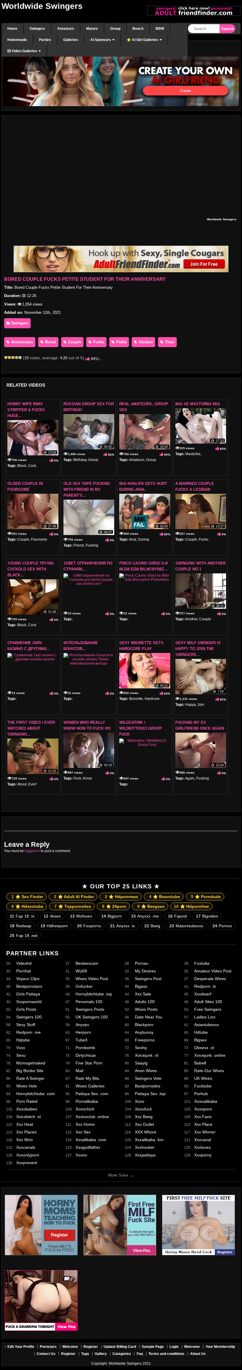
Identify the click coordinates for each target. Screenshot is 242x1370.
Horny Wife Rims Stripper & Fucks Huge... (26, 410)
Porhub (201, 1093)
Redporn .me (28, 1032)
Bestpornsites (147, 1086)
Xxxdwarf (202, 994)
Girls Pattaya (28, 994)
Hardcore (152, 699)
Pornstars (48, 1347)
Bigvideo (207, 916)
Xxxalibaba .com (91, 1139)
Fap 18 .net (23, 935)
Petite (121, 342)
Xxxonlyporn (27, 1155)
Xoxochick (85, 1109)
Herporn (83, 1032)
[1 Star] (6, 357)
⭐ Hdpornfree (191, 906)
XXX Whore (145, 1132)
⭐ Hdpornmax (121, 896)
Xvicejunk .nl (146, 1055)
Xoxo (139, 1101)
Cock (32, 466)
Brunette (136, 699)
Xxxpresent (26, 1162)
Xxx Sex (83, 1132)
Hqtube (23, 1040)
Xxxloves (202, 1147)
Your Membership (220, 1347)
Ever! (32, 784)
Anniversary (21, 342)
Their (169, 342)
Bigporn (111, 916)
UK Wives (203, 1078)
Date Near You (148, 1017)
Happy (190, 705)
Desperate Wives (210, 978)
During (143, 539)
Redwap (20, 925)
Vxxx (20, 1047)
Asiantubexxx (206, 1024)
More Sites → (121, 1175)
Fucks (98, 342)
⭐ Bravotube (164, 896)
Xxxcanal (202, 1139)
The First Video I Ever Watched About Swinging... (31, 728)
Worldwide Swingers (42, 6)
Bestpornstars (29, 986)
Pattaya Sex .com (92, 1093)
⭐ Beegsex (151, 906)
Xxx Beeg (144, 1116)
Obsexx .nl (204, 1047)
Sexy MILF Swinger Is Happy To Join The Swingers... (198, 649)
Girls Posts (26, 1009)
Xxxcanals (25, 1147)
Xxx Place (203, 1124)
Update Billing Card (120, 1347)
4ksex (52, 916)
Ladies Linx (204, 1017)
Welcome (70, 1347)
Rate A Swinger (30, 1078)
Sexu (21, 1055)
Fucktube (203, 1086)
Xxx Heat (24, 1124)
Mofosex (81, 916)
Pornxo (222, 925)
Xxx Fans (203, 1116)
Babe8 (200, 1063)
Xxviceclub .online (92, 1116)
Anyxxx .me (145, 916)
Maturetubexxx (186, 925)
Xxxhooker (145, 1147)
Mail (79, 1070)
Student (145, 342)
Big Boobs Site (29, 1070)
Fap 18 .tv (22, 916)
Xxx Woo (24, 1139)
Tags (85, 1354)
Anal (132, 539)
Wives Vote (26, 1086)
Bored (50, 342)
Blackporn (144, 1024)
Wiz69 (81, 971)
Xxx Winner (204, 1132)
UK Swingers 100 (92, 1017)
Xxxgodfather (88, 1147)
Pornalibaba (87, 1101)
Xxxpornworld (29, 1001)
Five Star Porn (89, 1063)
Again (189, 778)
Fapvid (177, 916)
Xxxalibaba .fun (149, 1139)
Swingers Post (148, 978)
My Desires (145, 971)
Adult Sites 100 (208, 1001)
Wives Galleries (90, 1086)
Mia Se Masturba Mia (197, 404)
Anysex (82, 1024)
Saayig (141, 1063)
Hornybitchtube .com (35, 1093)
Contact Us (46, 1354)
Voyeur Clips (28, 978)
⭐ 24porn (114, 906)
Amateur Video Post (212, 971)
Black (21, 466)
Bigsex (200, 1040)
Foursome (39, 539)
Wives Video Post (92, 978)
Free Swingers (207, 1009)
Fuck (77, 778)
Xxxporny (203, 1155)
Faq (140, 1354)
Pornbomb (85, 1047)
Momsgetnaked (30, 1063)
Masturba (192, 454)
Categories (121, 1354)
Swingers (19, 323)
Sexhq (141, 1047)
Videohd (24, 963)
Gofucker (84, 986)
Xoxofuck (143, 1109)
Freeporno (145, 1040)
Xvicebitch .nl (28, 1116)
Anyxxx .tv (122, 925)
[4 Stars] (16, 357)
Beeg (152, 925)
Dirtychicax (86, 1055)
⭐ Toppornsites (72, 906)
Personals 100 (89, 1001)
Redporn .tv (205, 986)
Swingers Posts (90, 1009)
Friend (78, 545)
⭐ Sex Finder (27, 896)
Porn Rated (26, 1101)
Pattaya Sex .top (150, 1093)
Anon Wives (146, 1070)
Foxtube (202, 963)
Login (174, 1347)
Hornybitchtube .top (94, 994)
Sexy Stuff (25, 1024)
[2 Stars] (9, 357)
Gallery (101, 1354)
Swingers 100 (29, 1017)
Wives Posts (146, 1009)
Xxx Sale (143, 994)
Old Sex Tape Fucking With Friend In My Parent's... (86, 489)
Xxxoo (81, 1155)
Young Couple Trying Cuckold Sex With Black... (30, 569)
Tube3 (81, 1040)
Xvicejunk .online (209, 1055)
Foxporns (89, 925)
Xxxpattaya (145, 1155)
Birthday (79, 460)
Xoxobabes (26, 1109)
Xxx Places (26, 1132)
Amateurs (136, 460)
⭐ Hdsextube (27, 906)
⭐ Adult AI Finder (74, 896)
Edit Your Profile (20, 1347)
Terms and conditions (166, 1354)
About (22, 784)
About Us (198, 1354)
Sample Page (153, 1347)
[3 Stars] (13, 357)
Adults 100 (145, 1001)
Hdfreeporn (54, 925)
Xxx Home (85, 1124)
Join (200, 705)
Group (93, 460)
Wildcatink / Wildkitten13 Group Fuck (140, 728)
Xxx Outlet (144, 1124)
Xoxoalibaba (205, 1101)
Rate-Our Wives (209, 1070)
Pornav (141, 963)
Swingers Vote (148, 1078)
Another (191, 619)
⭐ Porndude (206, 896)
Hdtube (201, 1032)
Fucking (92, 545)
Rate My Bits (87, 1078)
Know (87, 778)
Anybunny (144, 1032)
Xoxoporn (203, 1109)
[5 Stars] (20, 357)
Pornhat (23, 971)
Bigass (141, 986)
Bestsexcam (87, 963)
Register (91, 1347)
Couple (74, 342)
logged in (32, 851)
